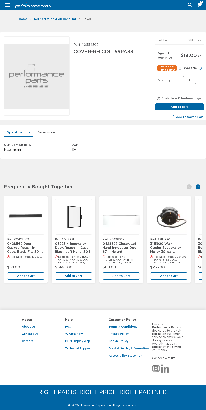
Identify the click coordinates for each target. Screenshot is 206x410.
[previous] (189, 186)
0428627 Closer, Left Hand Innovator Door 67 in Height (120, 246)
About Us (28, 326)
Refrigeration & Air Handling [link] (55, 19)
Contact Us (30, 333)
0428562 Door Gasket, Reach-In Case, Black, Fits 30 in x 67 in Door (25, 246)
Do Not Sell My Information (129, 348)
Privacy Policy (119, 333)
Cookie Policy (118, 341)
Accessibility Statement (126, 355)
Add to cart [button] (179, 106)
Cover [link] (86, 19)
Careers (27, 341)
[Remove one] (178, 80)
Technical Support (78, 348)
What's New (74, 333)
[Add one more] (199, 80)
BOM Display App (77, 341)
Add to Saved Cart (190, 117)
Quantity (163, 80)
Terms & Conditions (123, 326)
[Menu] (7, 5)
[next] (198, 186)
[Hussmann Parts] (101, 5)
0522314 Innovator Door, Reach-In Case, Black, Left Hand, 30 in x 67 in (73, 246)
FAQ (68, 326)
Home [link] (23, 19)
